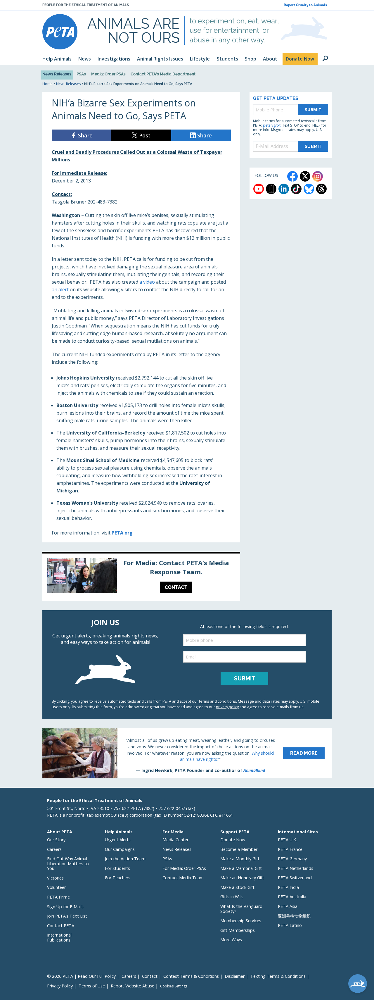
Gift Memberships (237, 930)
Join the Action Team (125, 858)
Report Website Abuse (132, 986)
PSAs (81, 74)
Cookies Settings (173, 986)
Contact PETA (60, 925)
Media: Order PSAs (108, 74)
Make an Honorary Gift (242, 877)
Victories (55, 878)
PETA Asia (287, 906)
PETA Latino (290, 925)
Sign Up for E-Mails (65, 906)
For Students (117, 868)
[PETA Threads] (321, 189)
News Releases (56, 74)
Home (47, 83)
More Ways (231, 939)
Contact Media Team (183, 877)
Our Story (56, 839)
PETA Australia (292, 896)
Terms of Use (92, 986)
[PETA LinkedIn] (283, 189)
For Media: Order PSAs (184, 868)
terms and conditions (217, 701)
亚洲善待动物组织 (294, 916)
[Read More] (187, 753)
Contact (149, 976)
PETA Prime (58, 897)
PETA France (290, 849)
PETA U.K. (287, 839)
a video (147, 282)
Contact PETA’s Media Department (163, 74)
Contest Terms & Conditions (191, 976)
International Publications (59, 937)
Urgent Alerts (118, 839)
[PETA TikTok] (296, 189)
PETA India (288, 887)
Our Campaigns (120, 849)
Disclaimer (235, 976)
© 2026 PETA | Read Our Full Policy (81, 976)
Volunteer (56, 887)
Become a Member (238, 849)
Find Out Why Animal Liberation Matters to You (68, 863)
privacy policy (227, 706)
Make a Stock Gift (237, 887)
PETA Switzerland (295, 877)
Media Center (175, 839)
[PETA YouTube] (258, 189)
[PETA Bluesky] (309, 189)
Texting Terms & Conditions (278, 976)
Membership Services (240, 920)
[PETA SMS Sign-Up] (271, 189)
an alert (60, 289)
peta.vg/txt (271, 125)
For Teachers (117, 877)
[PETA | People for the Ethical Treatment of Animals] (59, 31)
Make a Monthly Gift (239, 858)
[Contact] (141, 577)
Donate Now (232, 839)
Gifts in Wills (231, 896)
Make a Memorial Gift (241, 868)
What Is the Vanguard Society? (241, 909)
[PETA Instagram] (317, 176)
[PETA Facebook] (292, 176)
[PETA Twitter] (305, 176)
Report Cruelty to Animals (305, 5)
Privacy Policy (60, 986)
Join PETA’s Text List (67, 916)
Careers (54, 849)
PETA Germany (292, 858)
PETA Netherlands (295, 868)
